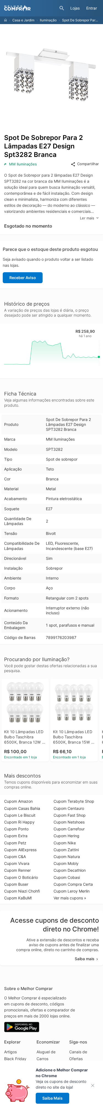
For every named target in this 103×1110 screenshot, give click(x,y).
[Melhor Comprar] (30, 8)
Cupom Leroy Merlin (72, 891)
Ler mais (87, 218)
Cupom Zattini (66, 849)
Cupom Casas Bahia (22, 808)
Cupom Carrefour (69, 829)
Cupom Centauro (69, 808)
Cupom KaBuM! (18, 898)
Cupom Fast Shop (70, 815)
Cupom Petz (15, 843)
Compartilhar (88, 164)
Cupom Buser (16, 884)
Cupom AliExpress (20, 849)
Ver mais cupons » (70, 898)
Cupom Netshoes (69, 822)
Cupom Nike (65, 843)
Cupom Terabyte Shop (74, 801)
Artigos (10, 1051)
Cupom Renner (17, 870)
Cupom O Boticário (21, 877)
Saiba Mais (52, 1098)
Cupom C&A (15, 856)
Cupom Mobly (66, 863)
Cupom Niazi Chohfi (22, 891)
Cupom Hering (66, 835)
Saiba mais (84, 958)
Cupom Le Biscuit (19, 815)
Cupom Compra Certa (73, 884)
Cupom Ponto (16, 829)
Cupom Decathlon (70, 870)
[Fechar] (94, 1085)
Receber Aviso (22, 277)
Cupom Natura (67, 856)
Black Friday (15, 1058)
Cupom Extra (15, 835)
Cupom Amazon (18, 801)
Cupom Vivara (16, 863)
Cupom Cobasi (67, 877)
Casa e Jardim (23, 20)
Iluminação (48, 20)
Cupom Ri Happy (19, 822)
